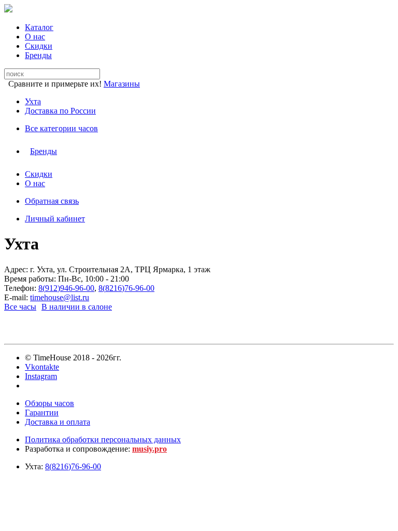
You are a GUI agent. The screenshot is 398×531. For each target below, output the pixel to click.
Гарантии (42, 412)
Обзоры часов (49, 403)
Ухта (33, 101)
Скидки (38, 45)
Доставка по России (60, 110)
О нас (35, 36)
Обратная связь (52, 201)
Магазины (122, 83)
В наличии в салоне (76, 306)
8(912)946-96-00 (66, 288)
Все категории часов (61, 128)
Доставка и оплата (57, 421)
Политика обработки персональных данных (103, 439)
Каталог (39, 27)
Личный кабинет (55, 218)
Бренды (38, 55)
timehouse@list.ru (59, 297)
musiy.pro (149, 448)
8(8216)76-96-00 (126, 288)
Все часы (20, 306)
